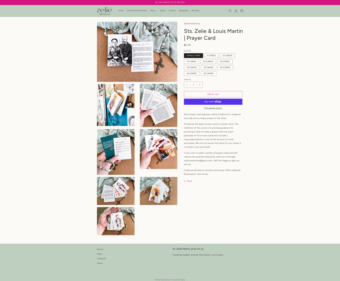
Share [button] (189, 181)
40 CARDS (225, 67)
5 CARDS (211, 56)
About (99, 263)
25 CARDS (225, 62)
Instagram (101, 258)
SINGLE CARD (193, 56)
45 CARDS (192, 73)
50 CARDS (209, 73)
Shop (99, 254)
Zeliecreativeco (166, 280)
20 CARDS (208, 62)
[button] (153, 10)
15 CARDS (191, 62)
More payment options (213, 108)
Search (100, 249)
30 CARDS (192, 67)
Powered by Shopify (178, 280)
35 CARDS (208, 67)
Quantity (187, 80)
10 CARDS (227, 56)
